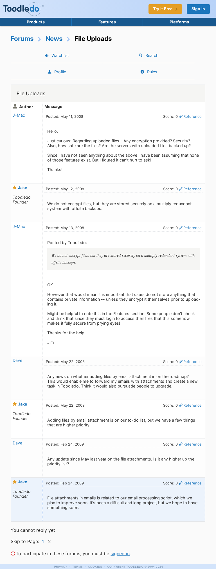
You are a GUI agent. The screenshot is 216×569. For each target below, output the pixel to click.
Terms (77, 566)
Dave (17, 360)
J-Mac (19, 115)
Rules (152, 71)
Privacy (61, 566)
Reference (192, 116)
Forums (22, 38)
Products (36, 21)
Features (107, 21)
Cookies (95, 566)
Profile (60, 71)
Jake (22, 187)
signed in (120, 553)
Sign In (198, 9)
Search (152, 55)
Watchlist (60, 55)
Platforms (179, 21)
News (54, 38)
